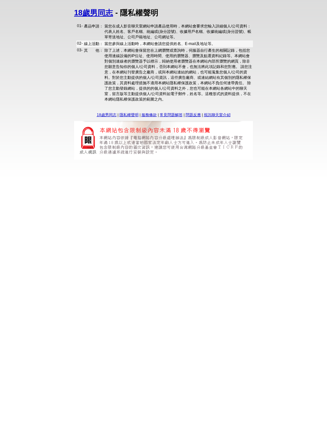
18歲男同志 (93, 12)
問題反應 (193, 115)
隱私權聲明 (129, 115)
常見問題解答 (171, 115)
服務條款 (149, 115)
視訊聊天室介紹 (217, 115)
